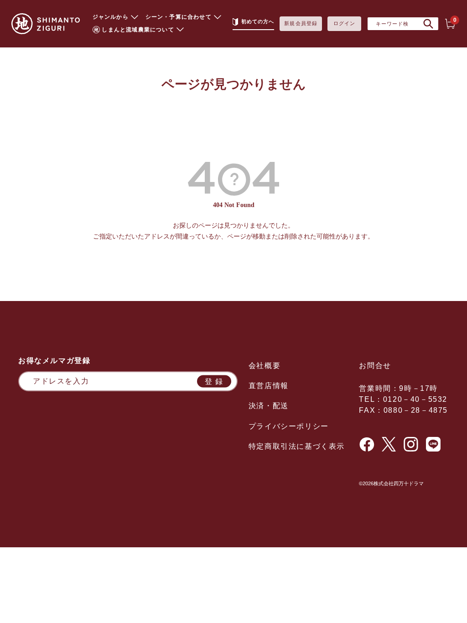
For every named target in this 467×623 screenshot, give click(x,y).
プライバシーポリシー (289, 426)
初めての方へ (257, 21)
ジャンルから (111, 17)
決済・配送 (269, 406)
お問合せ (375, 365)
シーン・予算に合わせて (178, 17)
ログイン (344, 23)
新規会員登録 (300, 23)
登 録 (214, 381)
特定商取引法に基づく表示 (297, 446)
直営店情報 (269, 385)
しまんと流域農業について (138, 29)
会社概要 (264, 365)
